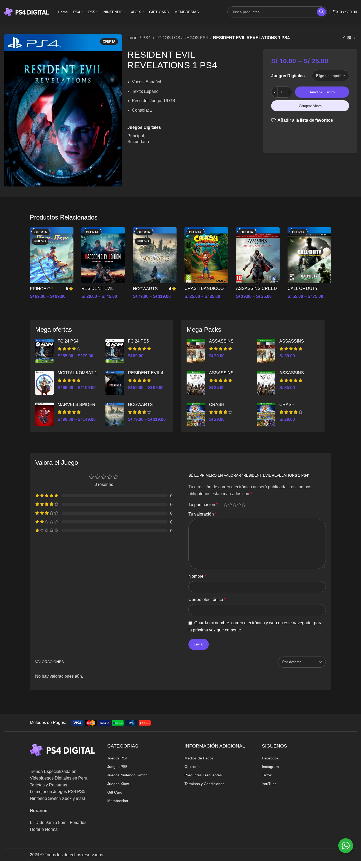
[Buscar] (321, 11)
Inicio (132, 37)
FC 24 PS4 (68, 341)
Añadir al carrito (322, 92)
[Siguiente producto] (354, 38)
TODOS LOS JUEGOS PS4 (182, 37)
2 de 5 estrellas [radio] (230, 505)
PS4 (147, 37)
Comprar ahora (310, 106)
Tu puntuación (203, 505)
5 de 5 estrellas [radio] (243, 505)
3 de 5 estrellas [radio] (234, 505)
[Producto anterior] (343, 38)
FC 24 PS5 (138, 341)
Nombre (197, 576)
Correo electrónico (207, 599)
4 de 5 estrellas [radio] (239, 505)
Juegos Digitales (288, 76)
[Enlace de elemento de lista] (142, 758)
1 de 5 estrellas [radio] (225, 505)
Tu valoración (202, 514)
